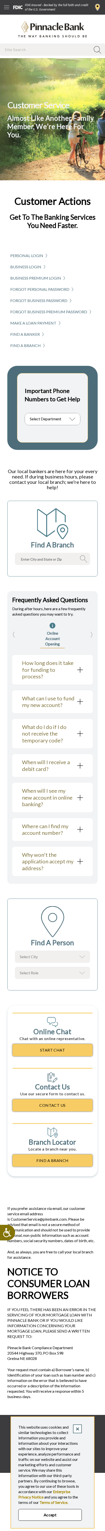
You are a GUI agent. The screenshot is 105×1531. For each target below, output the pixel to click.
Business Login (25, 266)
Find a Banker (25, 334)
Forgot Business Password (38, 300)
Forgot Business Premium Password (48, 311)
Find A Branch (52, 1160)
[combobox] (46, 49)
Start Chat (52, 1050)
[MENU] (6, 7)
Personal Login (26, 255)
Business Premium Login (35, 278)
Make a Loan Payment (33, 323)
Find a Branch (97, 7)
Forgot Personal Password (39, 289)
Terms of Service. (54, 1502)
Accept (50, 1514)
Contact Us (52, 1105)
